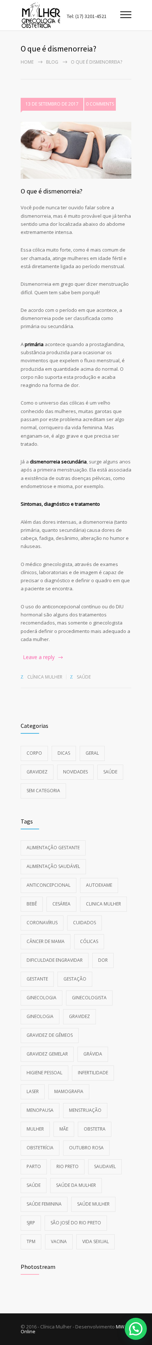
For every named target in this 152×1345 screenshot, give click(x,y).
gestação (74, 979)
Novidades (75, 772)
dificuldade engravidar (55, 960)
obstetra (95, 1129)
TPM (31, 1241)
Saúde (84, 677)
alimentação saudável (53, 866)
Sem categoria (43, 790)
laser (33, 1091)
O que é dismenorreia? (51, 191)
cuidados (84, 922)
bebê (32, 904)
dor (103, 960)
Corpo (34, 753)
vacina (59, 1241)
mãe (63, 1129)
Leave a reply (39, 657)
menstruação (85, 1110)
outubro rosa (86, 1148)
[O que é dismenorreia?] (76, 150)
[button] (136, 1329)
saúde (34, 1185)
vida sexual (95, 1241)
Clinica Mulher (103, 904)
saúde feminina (44, 1204)
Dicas (64, 753)
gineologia (40, 1016)
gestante (37, 979)
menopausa (40, 1110)
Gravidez (37, 772)
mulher (35, 1129)
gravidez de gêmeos (50, 1035)
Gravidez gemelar (47, 1054)
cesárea (61, 904)
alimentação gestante (53, 847)
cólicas (89, 941)
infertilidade (93, 1073)
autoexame (99, 885)
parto (34, 1166)
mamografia (68, 1091)
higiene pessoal (44, 1073)
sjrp (31, 1223)
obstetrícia (40, 1148)
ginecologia (41, 997)
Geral (92, 753)
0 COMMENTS (100, 104)
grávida (92, 1054)
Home (27, 62)
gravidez (79, 1016)
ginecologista (89, 997)
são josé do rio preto (76, 1223)
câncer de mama (46, 941)
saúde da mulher (76, 1185)
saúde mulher (93, 1204)
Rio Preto (67, 1166)
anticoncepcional (48, 885)
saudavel (105, 1166)
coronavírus (42, 922)
